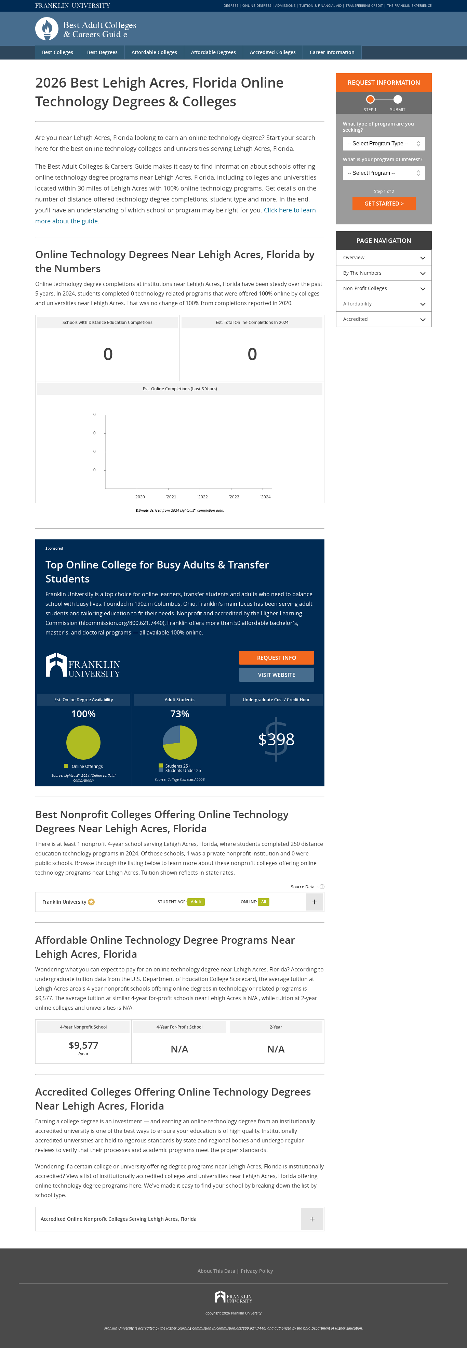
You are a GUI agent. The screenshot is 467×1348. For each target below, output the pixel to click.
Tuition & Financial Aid (320, 5)
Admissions (285, 5)
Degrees (231, 5)
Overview (353, 257)
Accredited (355, 319)
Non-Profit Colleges (365, 288)
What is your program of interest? (382, 159)
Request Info (276, 658)
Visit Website (276, 675)
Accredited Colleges (273, 52)
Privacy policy (257, 1271)
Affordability (357, 303)
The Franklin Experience (409, 5)
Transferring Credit (364, 5)
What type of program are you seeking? (378, 127)
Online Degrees (256, 5)
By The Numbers (362, 273)
